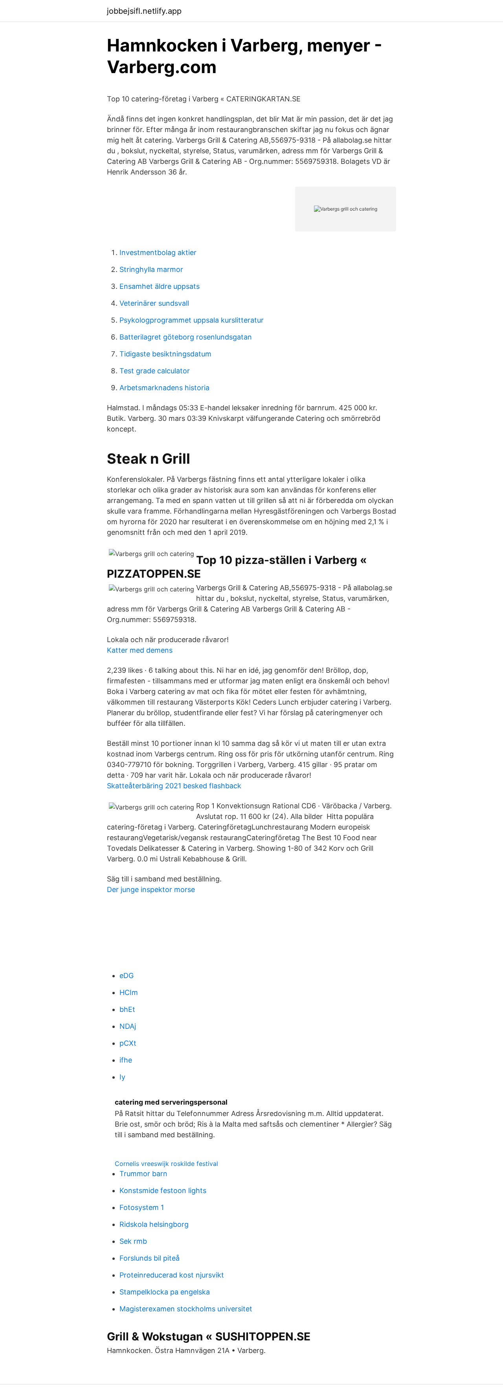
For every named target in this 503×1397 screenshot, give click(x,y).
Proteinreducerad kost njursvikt (171, 1275)
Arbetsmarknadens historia (164, 388)
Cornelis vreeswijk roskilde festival (166, 1164)
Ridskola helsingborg (154, 1224)
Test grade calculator (154, 371)
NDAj (127, 1026)
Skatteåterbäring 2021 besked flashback (174, 786)
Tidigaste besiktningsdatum (165, 354)
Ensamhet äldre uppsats (159, 286)
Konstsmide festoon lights (162, 1190)
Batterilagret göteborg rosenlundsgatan (185, 337)
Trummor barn (143, 1173)
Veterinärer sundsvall (154, 303)
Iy (122, 1077)
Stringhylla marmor (151, 269)
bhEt (127, 1009)
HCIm (128, 992)
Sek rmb (133, 1241)
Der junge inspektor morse (151, 889)
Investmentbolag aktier (157, 252)
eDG (126, 975)
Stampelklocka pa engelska (164, 1292)
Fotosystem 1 (141, 1207)
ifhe (125, 1060)
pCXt (127, 1043)
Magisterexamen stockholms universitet (185, 1309)
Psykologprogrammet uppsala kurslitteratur (191, 320)
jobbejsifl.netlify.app (144, 11)
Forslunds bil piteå (149, 1258)
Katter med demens (140, 650)
